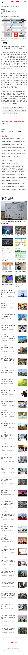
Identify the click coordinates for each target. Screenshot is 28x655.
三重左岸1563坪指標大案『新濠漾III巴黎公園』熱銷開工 (8, 516)
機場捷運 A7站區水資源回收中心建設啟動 (13, 169)
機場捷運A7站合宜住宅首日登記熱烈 (11, 156)
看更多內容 (14, 642)
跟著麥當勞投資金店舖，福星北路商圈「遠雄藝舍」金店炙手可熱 (8, 503)
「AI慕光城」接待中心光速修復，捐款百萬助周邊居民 (8, 617)
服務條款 (5, 650)
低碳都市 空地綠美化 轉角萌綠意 (10, 163)
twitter (20, 131)
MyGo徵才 (18, 648)
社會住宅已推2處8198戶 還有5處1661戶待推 (13, 141)
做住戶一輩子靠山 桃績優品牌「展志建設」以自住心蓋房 (7, 248)
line (12, 131)
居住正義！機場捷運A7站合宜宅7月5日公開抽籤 (14, 150)
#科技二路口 (13, 113)
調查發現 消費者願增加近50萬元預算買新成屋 (14, 177)
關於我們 (13, 648)
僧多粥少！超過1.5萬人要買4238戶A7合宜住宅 (14, 147)
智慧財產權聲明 (22, 650)
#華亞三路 (5, 113)
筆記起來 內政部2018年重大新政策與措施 (13, 174)
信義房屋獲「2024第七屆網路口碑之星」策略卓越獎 (8, 292)
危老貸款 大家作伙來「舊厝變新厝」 (11, 180)
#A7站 (4, 110)
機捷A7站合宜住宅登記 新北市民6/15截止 (13, 144)
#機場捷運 (20, 107)
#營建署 (14, 107)
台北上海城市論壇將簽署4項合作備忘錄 (10, 6)
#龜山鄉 (23, 110)
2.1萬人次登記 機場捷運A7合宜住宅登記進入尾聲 (15, 138)
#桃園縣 (17, 110)
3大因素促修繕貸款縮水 (7, 271)
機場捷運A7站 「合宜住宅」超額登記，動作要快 (14, 153)
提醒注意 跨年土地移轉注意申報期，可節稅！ (14, 172)
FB (4, 131)
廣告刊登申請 (15, 650)
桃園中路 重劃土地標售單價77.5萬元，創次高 (14, 189)
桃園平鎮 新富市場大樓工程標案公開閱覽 (12, 166)
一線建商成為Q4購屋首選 (8, 370)
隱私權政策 (9, 650)
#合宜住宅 (11, 110)
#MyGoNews (6, 107)
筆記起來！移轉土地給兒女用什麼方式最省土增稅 (15, 183)
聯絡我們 (9, 648)
